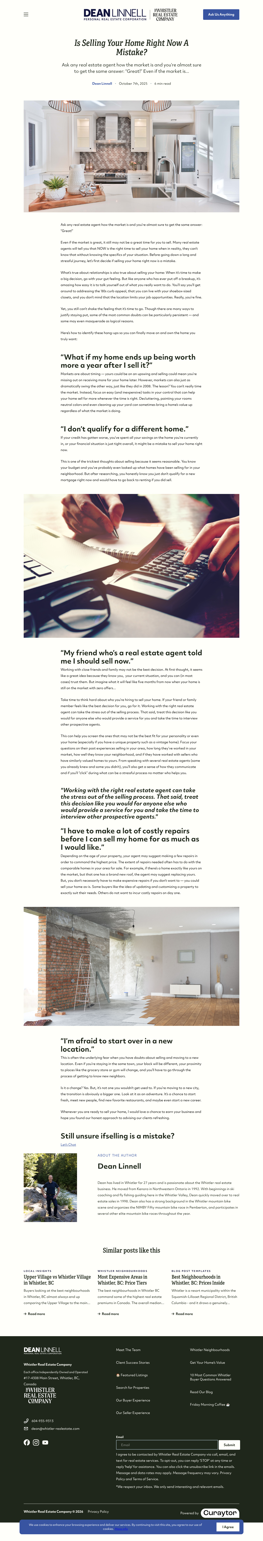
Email (120, 1437)
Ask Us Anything (221, 14)
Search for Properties (132, 1387)
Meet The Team (128, 1350)
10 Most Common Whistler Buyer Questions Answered (210, 1377)
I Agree (228, 1527)
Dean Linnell (102, 83)
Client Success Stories (133, 1362)
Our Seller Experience (133, 1412)
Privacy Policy (98, 1511)
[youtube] (45, 1442)
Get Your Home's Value (207, 1362)
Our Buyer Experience (133, 1400)
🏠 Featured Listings (132, 1375)
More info (121, 1529)
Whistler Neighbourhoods (210, 1350)
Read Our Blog (201, 1392)
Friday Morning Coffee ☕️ (210, 1404)
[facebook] (27, 1442)
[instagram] (36, 1442)
